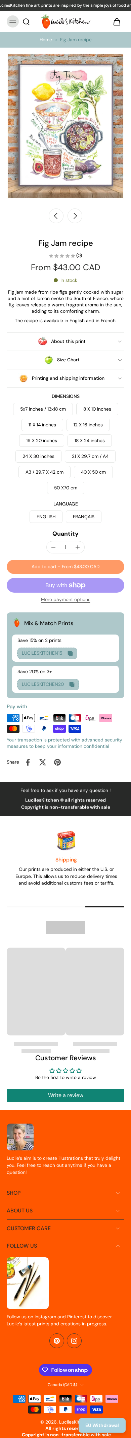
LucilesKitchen (74, 1422)
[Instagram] (74, 1340)
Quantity (65, 533)
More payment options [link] (65, 599)
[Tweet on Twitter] (42, 762)
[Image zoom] (65, 126)
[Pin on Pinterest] (57, 762)
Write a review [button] (65, 1095)
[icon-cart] (117, 21)
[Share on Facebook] (27, 762)
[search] (26, 21)
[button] (65, 567)
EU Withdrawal (102, 1425)
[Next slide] (75, 215)
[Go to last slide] (56, 215)
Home (46, 40)
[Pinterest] (56, 1340)
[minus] (53, 547)
